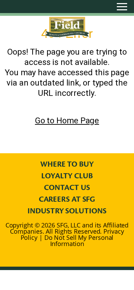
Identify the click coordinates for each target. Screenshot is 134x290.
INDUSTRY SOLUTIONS (66, 211)
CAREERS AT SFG (67, 199)
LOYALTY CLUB (67, 176)
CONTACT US (67, 187)
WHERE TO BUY (67, 164)
